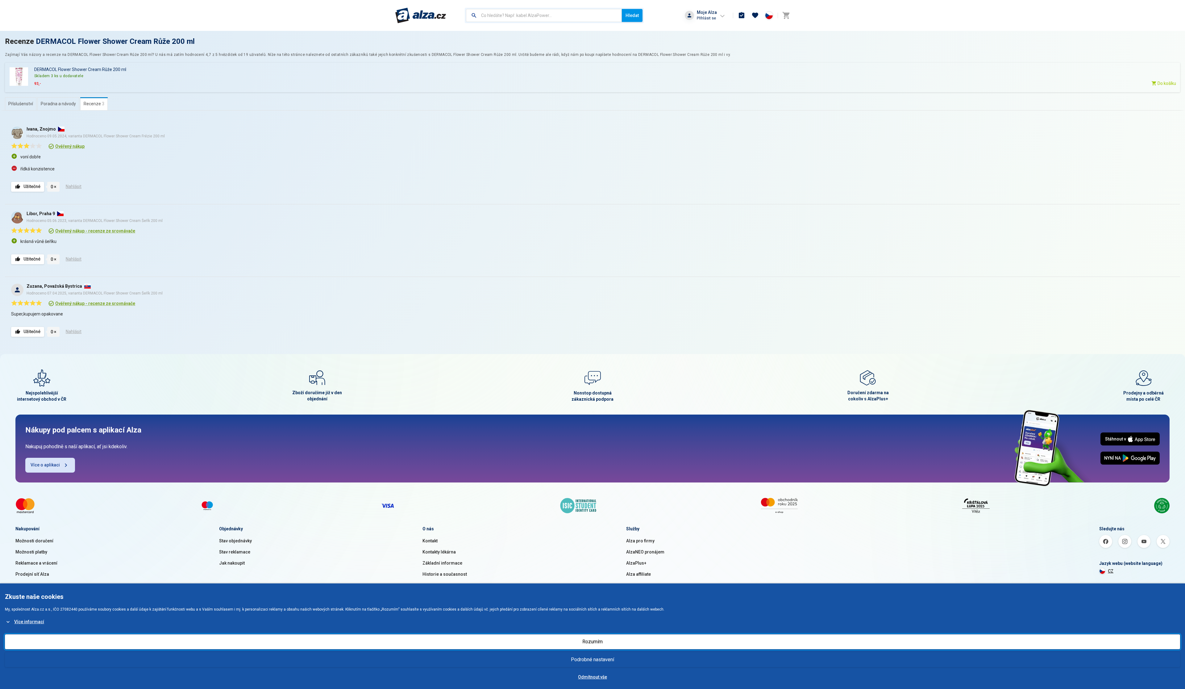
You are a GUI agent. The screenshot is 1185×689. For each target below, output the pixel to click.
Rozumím (592, 642)
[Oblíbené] (755, 15)
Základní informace (442, 563)
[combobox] (544, 15)
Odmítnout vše (592, 676)
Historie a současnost (444, 574)
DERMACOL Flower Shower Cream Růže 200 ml (115, 41)
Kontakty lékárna (439, 551)
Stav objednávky (235, 540)
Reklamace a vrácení (36, 563)
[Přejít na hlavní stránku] (420, 15)
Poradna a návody (58, 103)
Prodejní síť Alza (32, 574)
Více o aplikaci (45, 464)
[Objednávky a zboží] (741, 15)
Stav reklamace (234, 551)
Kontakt (430, 540)
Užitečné (31, 186)
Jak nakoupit (232, 563)
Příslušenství (20, 103)
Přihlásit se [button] (706, 18)
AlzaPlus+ (636, 563)
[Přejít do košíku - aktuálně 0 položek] (786, 15)
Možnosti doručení (34, 540)
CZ (1110, 571)
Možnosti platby (31, 551)
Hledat (632, 15)
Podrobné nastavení (592, 659)
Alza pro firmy (640, 540)
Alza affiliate (638, 574)
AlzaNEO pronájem (645, 551)
